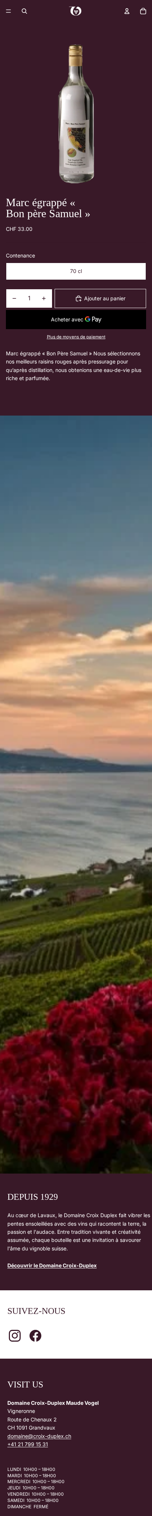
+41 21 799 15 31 (27, 1444)
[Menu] (8, 11)
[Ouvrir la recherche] (24, 11)
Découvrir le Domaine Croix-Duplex (52, 1265)
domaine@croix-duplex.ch (39, 1436)
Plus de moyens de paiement (76, 336)
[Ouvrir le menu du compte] (127, 11)
